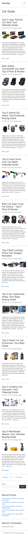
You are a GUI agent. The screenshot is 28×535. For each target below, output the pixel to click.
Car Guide (6, 58)
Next (20, 477)
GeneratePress (21, 533)
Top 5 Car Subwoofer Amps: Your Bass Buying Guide (13, 297)
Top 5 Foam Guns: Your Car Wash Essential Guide (11, 162)
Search (4, 484)
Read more (21, 54)
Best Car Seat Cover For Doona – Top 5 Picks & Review (13, 206)
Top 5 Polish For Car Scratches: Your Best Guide (13, 343)
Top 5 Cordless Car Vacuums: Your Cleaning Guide (12, 389)
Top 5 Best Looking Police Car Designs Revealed (12, 253)
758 (16, 477)
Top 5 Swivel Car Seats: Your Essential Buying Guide (13, 115)
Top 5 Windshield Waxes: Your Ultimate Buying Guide (13, 434)
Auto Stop (6, 3)
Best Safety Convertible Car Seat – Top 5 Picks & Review (14, 69)
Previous (5, 477)
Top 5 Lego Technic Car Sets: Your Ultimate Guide (12, 22)
